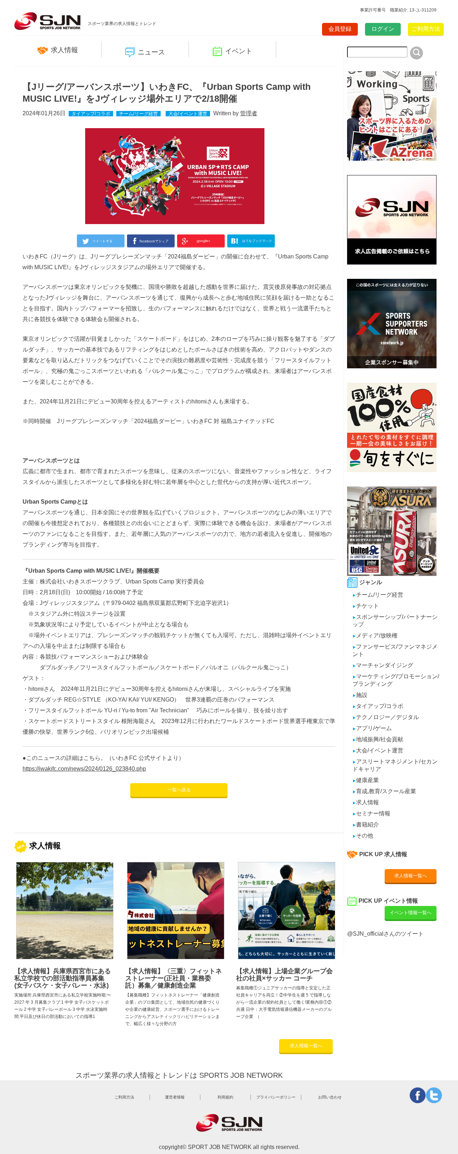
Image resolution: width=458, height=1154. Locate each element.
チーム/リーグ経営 (138, 113)
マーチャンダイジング (382, 665)
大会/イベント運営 (188, 113)
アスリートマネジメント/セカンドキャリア (395, 765)
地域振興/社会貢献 (377, 739)
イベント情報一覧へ (411, 912)
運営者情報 (175, 1097)
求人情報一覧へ (306, 1045)
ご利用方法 (425, 29)
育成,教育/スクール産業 (384, 791)
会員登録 (339, 29)
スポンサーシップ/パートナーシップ (395, 620)
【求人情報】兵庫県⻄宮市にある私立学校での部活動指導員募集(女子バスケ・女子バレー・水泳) (62, 978)
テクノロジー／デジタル (385, 717)
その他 (362, 836)
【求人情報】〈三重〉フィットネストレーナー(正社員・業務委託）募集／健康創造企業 (173, 978)
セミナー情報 (371, 813)
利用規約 (225, 1097)
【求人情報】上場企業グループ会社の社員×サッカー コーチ (284, 975)
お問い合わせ (330, 1097)
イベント (238, 51)
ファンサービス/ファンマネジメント (395, 650)
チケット (365, 606)
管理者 (248, 113)
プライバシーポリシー (276, 1097)
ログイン (382, 29)
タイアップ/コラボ (91, 113)
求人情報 (64, 50)
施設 (359, 695)
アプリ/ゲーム (372, 728)
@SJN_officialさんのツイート (385, 934)
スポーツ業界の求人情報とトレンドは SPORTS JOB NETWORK (179, 1075)
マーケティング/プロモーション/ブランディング (395, 680)
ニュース (151, 52)
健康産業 (365, 780)
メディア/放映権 (375, 635)
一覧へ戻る (179, 789)
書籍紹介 (365, 824)
